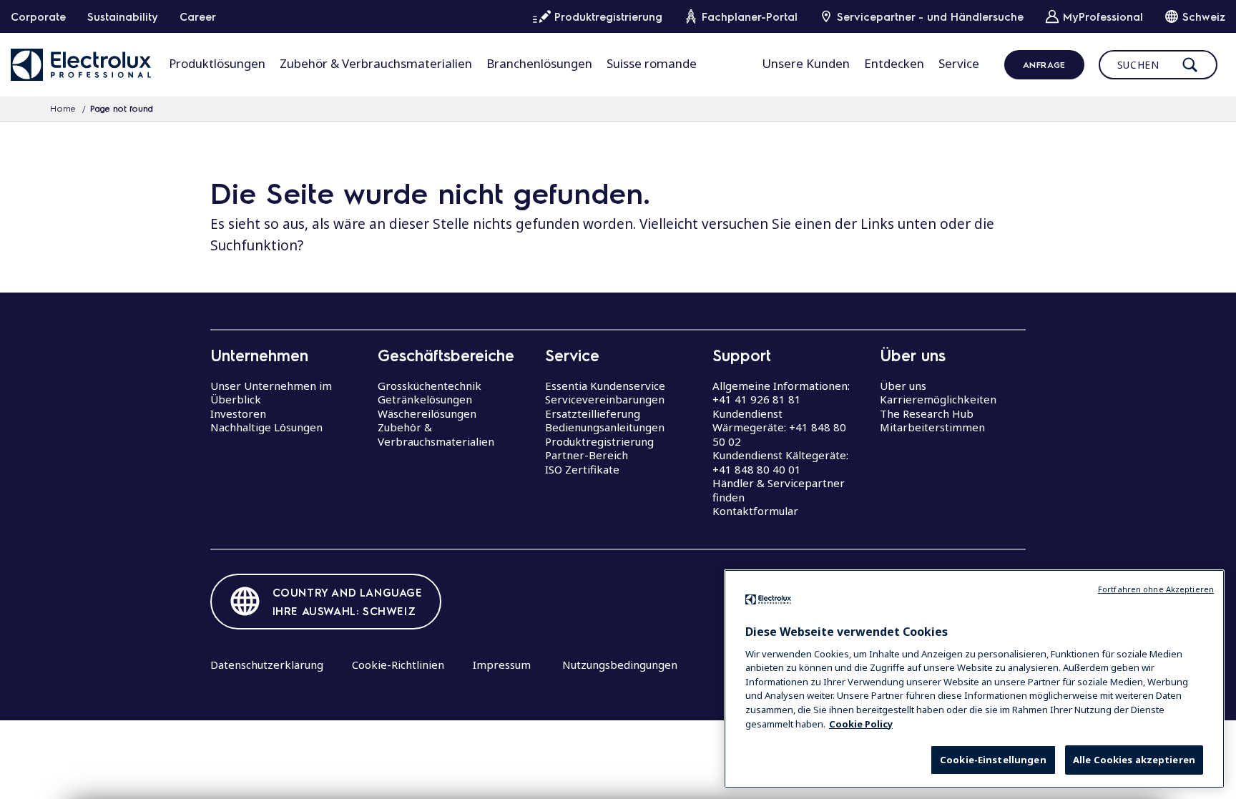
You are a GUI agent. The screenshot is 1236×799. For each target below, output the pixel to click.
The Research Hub (926, 413)
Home (63, 108)
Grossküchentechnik (429, 385)
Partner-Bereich (586, 455)
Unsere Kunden (806, 63)
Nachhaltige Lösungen (266, 427)
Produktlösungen (217, 63)
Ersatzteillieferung (592, 413)
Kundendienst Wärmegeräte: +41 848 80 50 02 (779, 427)
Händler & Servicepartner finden (778, 490)
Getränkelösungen (425, 399)
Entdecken (894, 63)
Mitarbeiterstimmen (932, 427)
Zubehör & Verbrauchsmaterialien (376, 63)
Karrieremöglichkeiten (938, 399)
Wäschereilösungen (427, 413)
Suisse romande (652, 63)
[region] (974, 678)
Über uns (903, 385)
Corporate (38, 16)
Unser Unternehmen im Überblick (271, 392)
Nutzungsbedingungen (619, 664)
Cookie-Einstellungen (993, 759)
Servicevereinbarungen (604, 399)
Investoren (238, 413)
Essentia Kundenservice (605, 385)
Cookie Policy (861, 723)
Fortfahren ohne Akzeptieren (1156, 589)
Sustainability (122, 16)
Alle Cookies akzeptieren (1134, 759)
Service (958, 63)
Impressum (502, 664)
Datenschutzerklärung (266, 664)
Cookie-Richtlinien (398, 664)
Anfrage (1044, 64)
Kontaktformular (755, 511)
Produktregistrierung (599, 441)
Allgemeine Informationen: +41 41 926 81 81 (781, 392)
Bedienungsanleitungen (604, 427)
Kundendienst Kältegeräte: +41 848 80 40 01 (780, 462)
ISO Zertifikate (582, 469)
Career (198, 16)
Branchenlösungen (539, 63)
